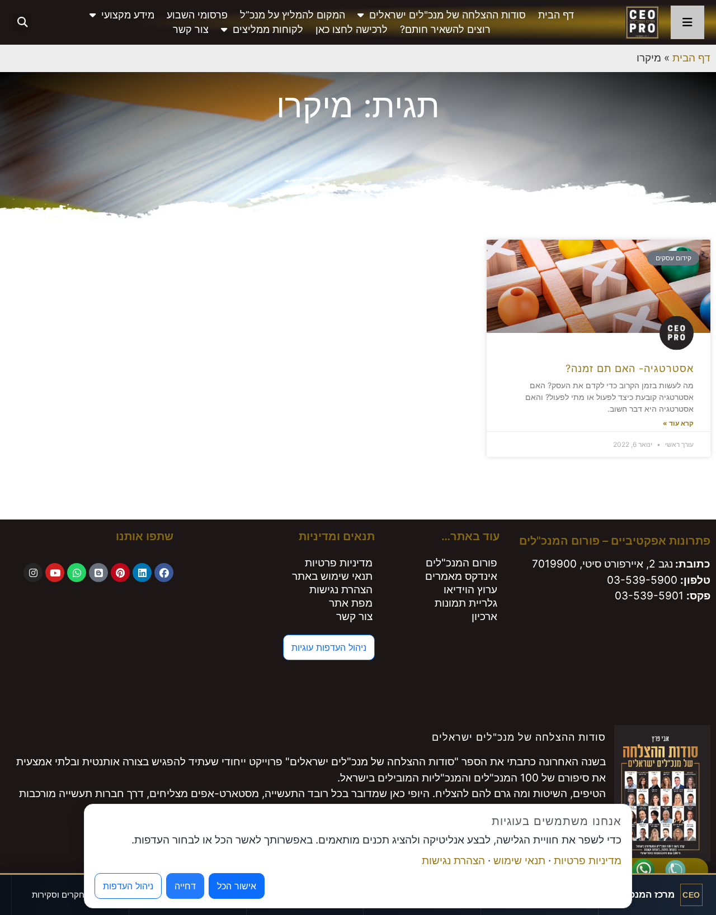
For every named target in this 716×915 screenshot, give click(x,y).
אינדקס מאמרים (461, 576)
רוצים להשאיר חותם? (445, 29)
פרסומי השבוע (197, 15)
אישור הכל (236, 886)
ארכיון (484, 616)
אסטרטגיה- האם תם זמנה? (630, 368)
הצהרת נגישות (341, 589)
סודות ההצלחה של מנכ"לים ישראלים (447, 15)
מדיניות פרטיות (339, 562)
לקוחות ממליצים (268, 29)
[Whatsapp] (76, 572)
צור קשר (191, 29)
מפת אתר (351, 603)
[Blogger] (98, 572)
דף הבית (556, 15)
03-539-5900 (642, 580)
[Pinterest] (120, 572)
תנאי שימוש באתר (332, 576)
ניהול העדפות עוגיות (328, 647)
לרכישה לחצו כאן (351, 29)
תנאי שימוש (519, 860)
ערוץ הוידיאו (470, 589)
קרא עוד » (678, 423)
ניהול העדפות (128, 886)
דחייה (185, 886)
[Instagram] (33, 572)
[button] (22, 22)
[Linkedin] (142, 572)
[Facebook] (163, 572)
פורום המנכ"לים (461, 562)
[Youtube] (54, 572)
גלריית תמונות (466, 603)
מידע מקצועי (127, 15)
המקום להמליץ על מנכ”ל (292, 15)
